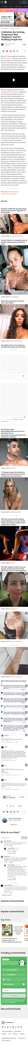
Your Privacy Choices (7, 1031)
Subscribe (14, 995)
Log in (24, 2)
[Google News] (21, 1027)
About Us (4, 1033)
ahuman (12, 563)
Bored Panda (7, 1022)
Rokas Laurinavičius (10, 43)
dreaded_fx (13, 609)
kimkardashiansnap (16, 236)
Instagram (14, 194)
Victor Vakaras (11, 865)
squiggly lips (5, 92)
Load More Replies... (12, 853)
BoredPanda (5, 2)
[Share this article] (24, 51)
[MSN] (18, 1027)
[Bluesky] (13, 1027)
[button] (22, 919)
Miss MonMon (7, 841)
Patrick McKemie (8, 885)
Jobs (9, 1033)
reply (11, 845)
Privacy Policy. (12, 1002)
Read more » (14, 824)
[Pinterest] (7, 1027)
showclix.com (5, 194)
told (20, 138)
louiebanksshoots (15, 512)
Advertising (18, 1031)
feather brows (14, 92)
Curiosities (4, 28)
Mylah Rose (7, 856)
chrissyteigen (14, 297)
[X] (10, 1027)
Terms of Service (6, 1040)
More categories (8, 984)
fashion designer (6, 58)
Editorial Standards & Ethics (9, 1038)
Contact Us (15, 1033)
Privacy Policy (21, 1038)
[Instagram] (5, 1027)
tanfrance (13, 468)
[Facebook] (2, 1027)
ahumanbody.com (13, 191)
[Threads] (15, 1027)
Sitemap (22, 1033)
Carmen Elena (11, 848)
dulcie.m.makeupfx (16, 641)
